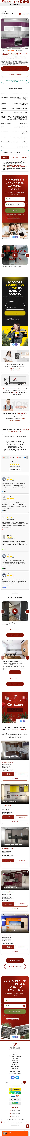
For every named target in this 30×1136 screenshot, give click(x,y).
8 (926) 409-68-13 (20, 166)
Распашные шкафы (15, 1056)
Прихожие (15, 1062)
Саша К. (9, 516)
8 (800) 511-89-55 (15, 165)
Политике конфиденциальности (13, 216)
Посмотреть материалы (15, 966)
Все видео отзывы (15, 635)
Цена (5, 157)
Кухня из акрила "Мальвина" (12, 844)
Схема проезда (15, 1125)
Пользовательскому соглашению (13, 218)
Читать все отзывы (15, 683)
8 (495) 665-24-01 (8, 166)
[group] (15, 255)
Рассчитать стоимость (15, 74)
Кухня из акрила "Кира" (11, 801)
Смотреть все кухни (15, 960)
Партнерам (15, 1066)
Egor (8, 573)
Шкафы (15, 1054)
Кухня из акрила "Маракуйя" (12, 931)
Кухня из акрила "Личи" (11, 887)
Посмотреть (15, 710)
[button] (10, 629)
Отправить (15, 210)
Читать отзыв (15, 672)
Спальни (15, 1064)
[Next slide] (27, 255)
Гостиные (15, 1058)
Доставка (14, 157)
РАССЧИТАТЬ (22, 774)
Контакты (15, 1068)
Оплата (24, 157)
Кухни (15, 1052)
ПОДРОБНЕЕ (15, 778)
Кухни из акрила (15, 7)
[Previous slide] (2, 255)
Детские (15, 1060)
